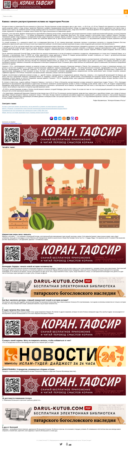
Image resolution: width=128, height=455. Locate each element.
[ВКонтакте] (55, 118)
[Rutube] (51, 118)
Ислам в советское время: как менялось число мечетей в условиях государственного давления (33, 106)
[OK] (64, 118)
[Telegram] (59, 118)
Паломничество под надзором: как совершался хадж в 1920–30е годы (25, 110)
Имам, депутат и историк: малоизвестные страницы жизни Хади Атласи (25, 112)
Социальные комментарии (12, 123)
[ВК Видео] (76, 118)
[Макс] (72, 118)
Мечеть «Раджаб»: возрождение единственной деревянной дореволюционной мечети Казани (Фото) (34, 108)
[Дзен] (68, 118)
